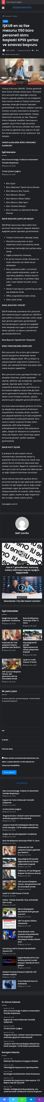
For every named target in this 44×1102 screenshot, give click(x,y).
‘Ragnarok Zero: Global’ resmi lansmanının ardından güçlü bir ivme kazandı (22, 817)
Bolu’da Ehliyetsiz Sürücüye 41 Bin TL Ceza (31, 620)
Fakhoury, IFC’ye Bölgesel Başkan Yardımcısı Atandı (29, 872)
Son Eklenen (22, 783)
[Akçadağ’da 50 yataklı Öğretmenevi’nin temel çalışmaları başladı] (32, 635)
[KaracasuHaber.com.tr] (22, 7)
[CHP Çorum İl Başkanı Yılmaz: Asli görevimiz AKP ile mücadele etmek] (11, 664)
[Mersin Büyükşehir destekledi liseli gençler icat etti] (9, 912)
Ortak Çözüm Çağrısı (14, 2)
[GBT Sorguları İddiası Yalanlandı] (9, 924)
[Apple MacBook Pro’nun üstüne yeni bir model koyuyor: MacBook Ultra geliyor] (9, 961)
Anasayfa (7, 16)
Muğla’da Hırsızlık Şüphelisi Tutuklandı (11, 619)
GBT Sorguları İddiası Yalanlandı (27, 922)
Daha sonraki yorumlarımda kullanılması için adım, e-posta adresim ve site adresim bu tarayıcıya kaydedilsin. (20, 761)
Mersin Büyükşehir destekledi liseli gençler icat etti (28, 911)
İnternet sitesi (7, 749)
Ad (3, 731)
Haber (15, 16)
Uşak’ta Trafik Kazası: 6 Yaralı (29, 661)
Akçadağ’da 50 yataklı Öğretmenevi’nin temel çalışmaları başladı (31, 647)
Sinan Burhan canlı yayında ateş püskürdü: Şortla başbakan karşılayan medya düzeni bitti (29, 936)
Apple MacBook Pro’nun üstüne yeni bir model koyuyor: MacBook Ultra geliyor (28, 961)
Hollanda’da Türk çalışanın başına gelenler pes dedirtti (11, 645)
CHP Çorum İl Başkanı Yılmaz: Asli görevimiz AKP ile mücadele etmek (11, 675)
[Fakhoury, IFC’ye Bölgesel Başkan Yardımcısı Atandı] (9, 874)
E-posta (5, 740)
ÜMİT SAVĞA (10, 50)
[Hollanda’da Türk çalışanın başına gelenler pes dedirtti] (11, 635)
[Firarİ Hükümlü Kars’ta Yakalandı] (9, 984)
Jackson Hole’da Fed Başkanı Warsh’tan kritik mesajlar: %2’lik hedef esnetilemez (20, 826)
